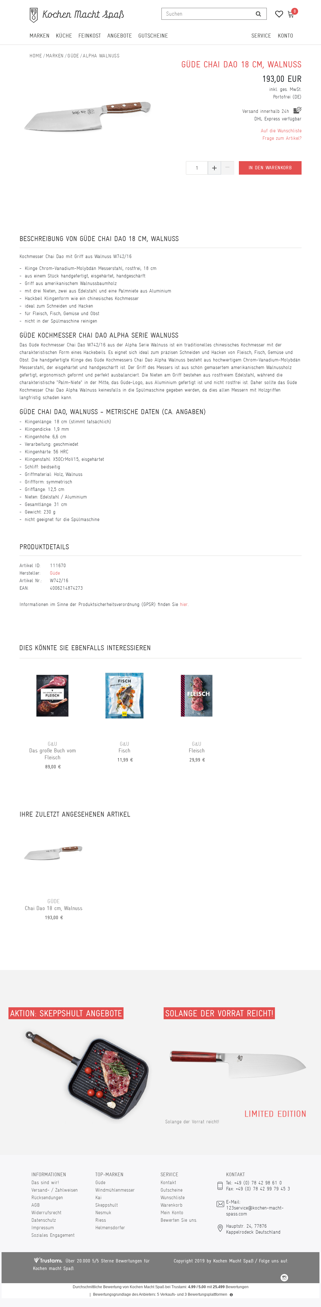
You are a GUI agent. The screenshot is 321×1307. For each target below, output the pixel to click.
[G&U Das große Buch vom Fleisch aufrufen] (52, 699)
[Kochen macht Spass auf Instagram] (284, 1278)
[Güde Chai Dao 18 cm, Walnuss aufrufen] (54, 857)
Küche (64, 35)
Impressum (42, 1228)
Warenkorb (171, 1205)
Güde (73, 56)
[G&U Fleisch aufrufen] (196, 699)
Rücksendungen (47, 1197)
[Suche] (258, 13)
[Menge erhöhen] (214, 168)
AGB (35, 1205)
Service (261, 35)
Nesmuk (103, 1212)
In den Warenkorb (270, 168)
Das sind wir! (45, 1182)
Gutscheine (153, 35)
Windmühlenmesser (115, 1190)
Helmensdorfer (110, 1228)
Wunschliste (172, 1197)
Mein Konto (171, 1212)
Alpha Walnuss (101, 56)
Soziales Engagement (53, 1235)
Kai (98, 1197)
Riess (100, 1220)
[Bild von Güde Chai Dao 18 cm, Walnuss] (88, 116)
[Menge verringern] (227, 168)
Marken (39, 35)
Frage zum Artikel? (282, 138)
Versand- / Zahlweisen (54, 1190)
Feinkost (89, 35)
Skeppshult (106, 1205)
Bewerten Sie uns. (178, 1220)
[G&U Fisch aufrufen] (124, 699)
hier (184, 604)
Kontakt (168, 1182)
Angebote (119, 35)
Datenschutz (43, 1220)
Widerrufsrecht (46, 1212)
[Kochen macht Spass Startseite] (35, 56)
